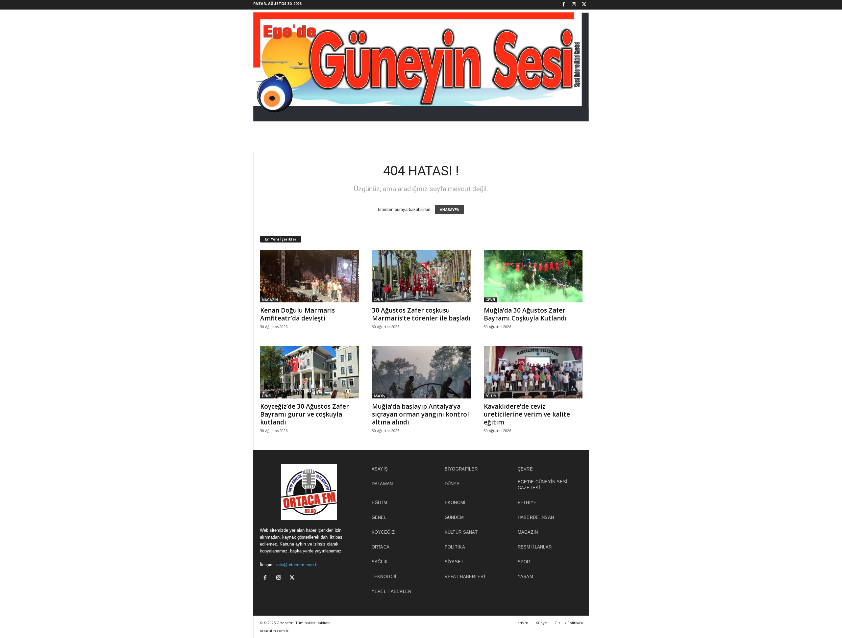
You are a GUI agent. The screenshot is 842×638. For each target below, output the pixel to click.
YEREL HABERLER (391, 591)
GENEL (379, 299)
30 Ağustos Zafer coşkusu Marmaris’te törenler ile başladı (421, 314)
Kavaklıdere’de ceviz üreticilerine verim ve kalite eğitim (527, 414)
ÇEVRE (525, 469)
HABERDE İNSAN (536, 517)
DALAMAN (382, 483)
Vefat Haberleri (465, 576)
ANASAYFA (449, 210)
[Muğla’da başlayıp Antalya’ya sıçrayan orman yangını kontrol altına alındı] (421, 372)
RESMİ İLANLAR (535, 547)
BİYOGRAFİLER (461, 469)
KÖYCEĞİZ (383, 532)
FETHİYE (527, 502)
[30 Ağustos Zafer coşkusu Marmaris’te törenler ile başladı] (421, 276)
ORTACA (381, 547)
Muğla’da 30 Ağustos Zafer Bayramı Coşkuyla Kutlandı (525, 314)
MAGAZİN (270, 299)
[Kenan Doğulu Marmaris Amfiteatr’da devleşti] (309, 276)
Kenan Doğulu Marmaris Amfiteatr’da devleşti (297, 314)
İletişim (521, 622)
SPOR (524, 561)
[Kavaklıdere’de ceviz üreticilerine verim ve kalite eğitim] (533, 372)
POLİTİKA (455, 547)
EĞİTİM (491, 396)
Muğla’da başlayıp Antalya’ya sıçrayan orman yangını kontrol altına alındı (420, 414)
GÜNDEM (454, 517)
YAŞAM (525, 576)
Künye (541, 622)
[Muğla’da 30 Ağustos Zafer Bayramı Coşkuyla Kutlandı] (533, 276)
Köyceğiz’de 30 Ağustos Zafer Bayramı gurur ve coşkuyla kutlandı (304, 414)
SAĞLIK (380, 561)
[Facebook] (564, 5)
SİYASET (454, 561)
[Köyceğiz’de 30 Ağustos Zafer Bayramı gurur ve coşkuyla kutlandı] (309, 372)
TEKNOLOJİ (384, 576)
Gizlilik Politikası (569, 622)
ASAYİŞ (379, 396)
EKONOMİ (455, 502)
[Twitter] (584, 5)
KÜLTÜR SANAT (461, 532)
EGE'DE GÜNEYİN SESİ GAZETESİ (543, 484)
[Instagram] (574, 5)
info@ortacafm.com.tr (297, 564)
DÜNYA (452, 483)
